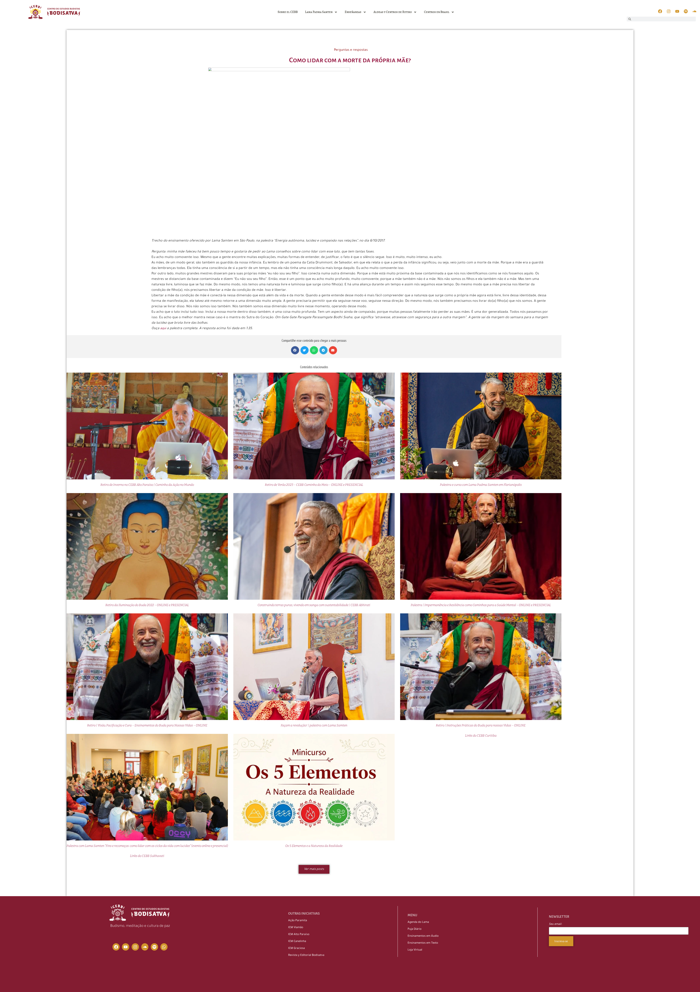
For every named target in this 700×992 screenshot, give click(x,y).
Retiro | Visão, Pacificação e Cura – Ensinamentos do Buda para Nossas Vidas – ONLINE (147, 725)
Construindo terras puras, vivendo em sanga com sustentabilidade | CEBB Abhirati (314, 605)
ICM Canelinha (297, 941)
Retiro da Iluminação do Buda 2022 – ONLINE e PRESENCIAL (147, 605)
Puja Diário (414, 929)
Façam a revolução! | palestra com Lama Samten (314, 725)
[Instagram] (135, 947)
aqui (163, 328)
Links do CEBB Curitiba (481, 736)
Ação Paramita (297, 920)
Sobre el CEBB (288, 12)
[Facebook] (116, 947)
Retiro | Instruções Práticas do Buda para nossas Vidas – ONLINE (481, 725)
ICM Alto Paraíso (298, 934)
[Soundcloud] (145, 947)
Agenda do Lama (418, 922)
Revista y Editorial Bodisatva (306, 955)
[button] (295, 350)
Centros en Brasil (436, 12)
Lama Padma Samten (318, 12)
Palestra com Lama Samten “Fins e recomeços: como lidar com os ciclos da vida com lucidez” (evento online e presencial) (147, 846)
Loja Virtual (415, 950)
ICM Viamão (295, 927)
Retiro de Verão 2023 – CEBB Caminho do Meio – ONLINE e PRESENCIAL (314, 485)
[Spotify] (154, 947)
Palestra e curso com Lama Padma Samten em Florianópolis (481, 485)
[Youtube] (125, 947)
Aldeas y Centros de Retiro (393, 12)
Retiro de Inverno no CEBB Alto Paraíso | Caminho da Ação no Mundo (147, 485)
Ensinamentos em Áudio (423, 936)
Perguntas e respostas (351, 50)
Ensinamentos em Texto (423, 943)
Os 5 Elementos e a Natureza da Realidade (314, 846)
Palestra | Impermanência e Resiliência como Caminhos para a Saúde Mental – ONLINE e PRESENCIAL (481, 605)
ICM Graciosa (296, 948)
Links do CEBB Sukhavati (147, 856)
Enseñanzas (353, 12)
